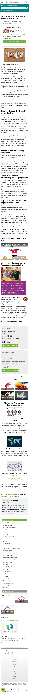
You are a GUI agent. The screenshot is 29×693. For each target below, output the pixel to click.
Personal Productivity (8, 513)
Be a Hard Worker (7, 516)
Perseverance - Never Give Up (10, 553)
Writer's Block (6, 578)
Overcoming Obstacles (8, 548)
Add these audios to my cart (11, 370)
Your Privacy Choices (10, 682)
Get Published (6, 537)
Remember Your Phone (8, 560)
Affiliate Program (14, 661)
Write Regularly (6, 574)
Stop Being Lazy (6, 565)
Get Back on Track (7, 532)
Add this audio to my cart (10, 345)
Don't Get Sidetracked (8, 530)
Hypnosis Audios (14, 656)
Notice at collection (7, 684)
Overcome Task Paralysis (9, 546)
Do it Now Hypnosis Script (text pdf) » (10, 613)
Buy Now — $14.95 (14, 41)
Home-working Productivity (9, 539)
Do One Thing (5, 527)
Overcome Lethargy (7, 544)
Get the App (14, 671)
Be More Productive (7, 518)
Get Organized (6, 534)
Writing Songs (6, 581)
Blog (14, 659)
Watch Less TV (6, 569)
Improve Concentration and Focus (11, 541)
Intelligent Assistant (9, 10)
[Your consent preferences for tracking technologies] (26, 690)
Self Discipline (6, 562)
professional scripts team (14, 414)
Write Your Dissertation (8, 576)
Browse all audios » (7, 584)
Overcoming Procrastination (10, 357)
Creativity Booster (7, 523)
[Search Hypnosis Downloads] (27, 8)
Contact (14, 664)
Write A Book (5, 572)
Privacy (14, 666)
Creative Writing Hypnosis (9, 521)
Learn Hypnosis (14, 654)
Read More (5, 558)
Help (14, 663)
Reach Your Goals (7, 555)
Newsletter (14, 669)
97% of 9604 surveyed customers (11, 494)
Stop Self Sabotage (7, 567)
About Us (14, 652)
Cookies (14, 668)
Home (15, 651)
